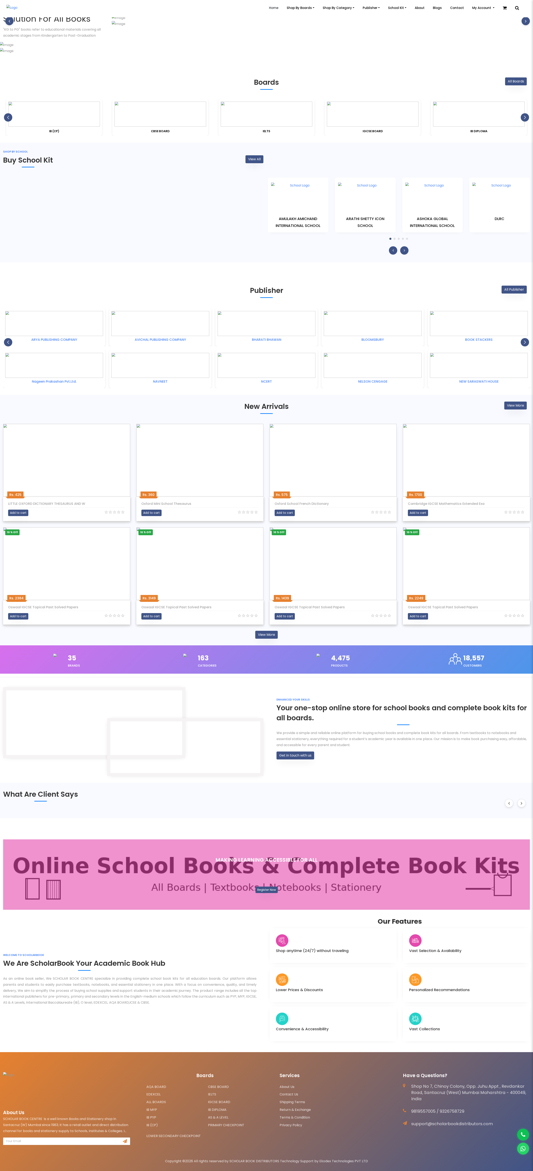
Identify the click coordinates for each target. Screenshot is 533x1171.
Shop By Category (337, 8)
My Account (482, 8)
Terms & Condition (295, 1117)
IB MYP (151, 1109)
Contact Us (289, 1094)
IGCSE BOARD (219, 1102)
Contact (457, 8)
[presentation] (9, 21)
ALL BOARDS (156, 1102)
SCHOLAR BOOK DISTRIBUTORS (254, 1161)
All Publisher (514, 289)
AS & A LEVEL (218, 1117)
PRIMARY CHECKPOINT (226, 1125)
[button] (525, 117)
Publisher (370, 8)
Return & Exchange (295, 1109)
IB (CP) (152, 1125)
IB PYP (151, 1117)
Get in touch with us (295, 755)
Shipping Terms (292, 1102)
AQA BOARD (156, 1086)
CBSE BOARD (218, 1086)
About (420, 8)
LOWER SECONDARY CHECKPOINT (173, 1136)
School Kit (396, 8)
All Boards (516, 81)
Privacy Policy (291, 1125)
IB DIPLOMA (217, 1109)
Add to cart (18, 513)
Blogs (437, 8)
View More (515, 405)
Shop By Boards (299, 8)
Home (273, 8)
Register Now (266, 890)
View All (254, 159)
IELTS (212, 1094)
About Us (287, 1086)
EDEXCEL (153, 1094)
